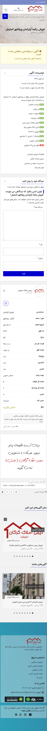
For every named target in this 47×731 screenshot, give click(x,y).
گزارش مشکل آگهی (9, 426)
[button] (24, 73)
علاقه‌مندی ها (40, 2)
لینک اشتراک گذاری (36, 482)
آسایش (34, 530)
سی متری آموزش (31, 586)
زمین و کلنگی (25, 549)
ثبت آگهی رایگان (18, 10)
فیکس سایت (26, 710)
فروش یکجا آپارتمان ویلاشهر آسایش (25, 29)
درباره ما (40, 677)
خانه (43, 17)
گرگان (41, 32)
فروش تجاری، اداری (35, 666)
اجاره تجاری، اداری (36, 673)
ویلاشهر (34, 32)
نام (41, 244)
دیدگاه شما (38, 207)
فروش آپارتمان (35, 17)
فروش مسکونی (37, 662)
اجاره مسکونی (37, 669)
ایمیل (40, 258)
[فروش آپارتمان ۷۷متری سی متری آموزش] (23, 586)
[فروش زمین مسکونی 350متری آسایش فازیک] (23, 530)
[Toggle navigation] (5, 10)
